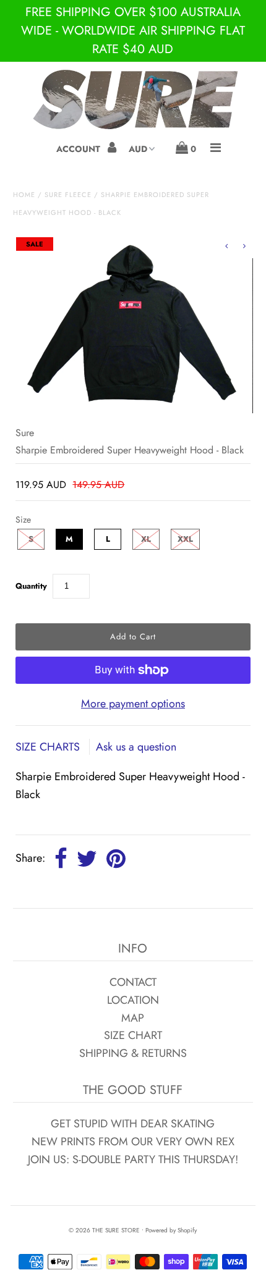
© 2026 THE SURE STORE (104, 1230)
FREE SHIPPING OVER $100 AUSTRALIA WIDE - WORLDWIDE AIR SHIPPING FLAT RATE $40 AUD (133, 30)
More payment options (133, 704)
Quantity (31, 586)
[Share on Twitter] (87, 859)
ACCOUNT (79, 149)
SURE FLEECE (68, 195)
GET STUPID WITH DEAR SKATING (133, 1124)
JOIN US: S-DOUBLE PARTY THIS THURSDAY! (133, 1159)
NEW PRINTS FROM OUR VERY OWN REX (133, 1142)
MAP (132, 1018)
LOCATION (133, 1000)
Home (24, 195)
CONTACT (133, 982)
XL (146, 539)
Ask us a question (136, 747)
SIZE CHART (133, 1035)
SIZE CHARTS (49, 747)
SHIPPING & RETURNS (133, 1053)
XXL (185, 539)
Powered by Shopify (171, 1230)
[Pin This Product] (116, 859)
